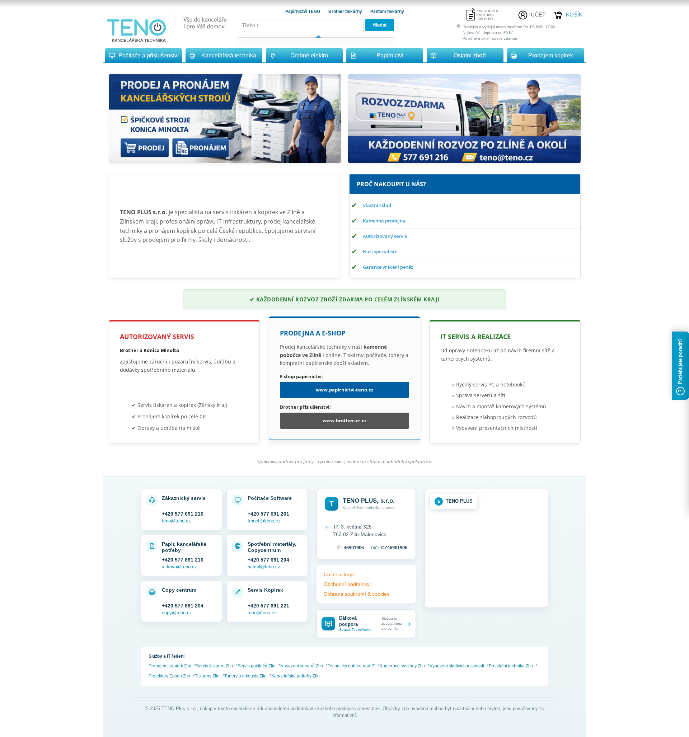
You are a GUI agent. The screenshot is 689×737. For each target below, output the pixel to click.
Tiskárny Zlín (207, 676)
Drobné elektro (309, 55)
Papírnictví (389, 55)
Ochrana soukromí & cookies (356, 594)
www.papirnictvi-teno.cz (344, 389)
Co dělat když (339, 574)
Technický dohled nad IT (351, 665)
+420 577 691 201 (268, 514)
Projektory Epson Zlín (169, 676)
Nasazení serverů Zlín (301, 665)
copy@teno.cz (177, 612)
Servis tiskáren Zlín (214, 665)
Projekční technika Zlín (511, 665)
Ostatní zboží (470, 55)
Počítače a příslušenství (148, 55)
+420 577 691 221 (268, 606)
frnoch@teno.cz (264, 521)
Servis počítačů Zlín (257, 665)
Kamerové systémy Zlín (402, 665)
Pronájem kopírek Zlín (170, 665)
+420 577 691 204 (268, 560)
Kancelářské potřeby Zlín (295, 676)
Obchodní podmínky (347, 584)
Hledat (379, 25)
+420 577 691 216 (182, 514)
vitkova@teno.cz (179, 566)
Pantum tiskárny (387, 11)
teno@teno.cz (176, 521)
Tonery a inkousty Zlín (245, 676)
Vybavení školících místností (457, 665)
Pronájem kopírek (550, 55)
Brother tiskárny (345, 11)
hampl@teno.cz (264, 566)
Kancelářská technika (228, 55)
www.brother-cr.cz (344, 420)
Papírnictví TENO (303, 11)
